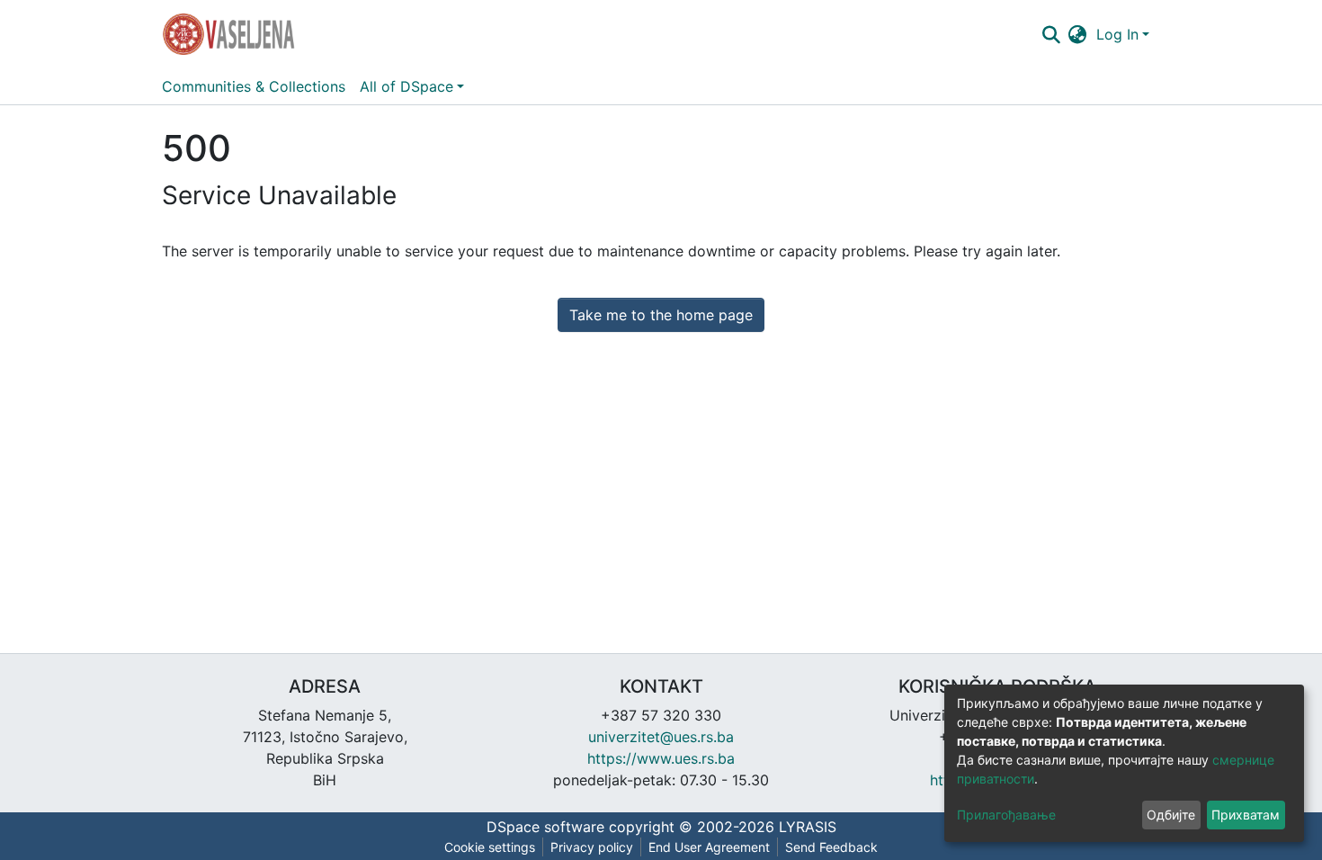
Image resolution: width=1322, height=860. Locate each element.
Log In (1117, 34)
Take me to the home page (661, 315)
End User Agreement (709, 847)
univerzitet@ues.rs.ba (661, 737)
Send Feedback (831, 847)
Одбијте (1171, 814)
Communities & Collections (253, 86)
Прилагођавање (1006, 814)
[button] (1078, 34)
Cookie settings (489, 847)
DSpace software (545, 827)
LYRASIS (807, 827)
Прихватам (1245, 814)
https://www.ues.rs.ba (661, 758)
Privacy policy (591, 847)
